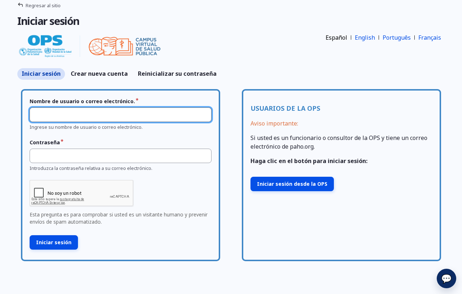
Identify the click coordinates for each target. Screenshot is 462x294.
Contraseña (45, 142)
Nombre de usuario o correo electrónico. (82, 101)
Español (336, 37)
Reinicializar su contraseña (177, 74)
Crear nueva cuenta (99, 74)
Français (429, 37)
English (365, 37)
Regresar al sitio (43, 5)
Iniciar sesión (41, 74)
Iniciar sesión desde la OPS (292, 183)
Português (397, 37)
